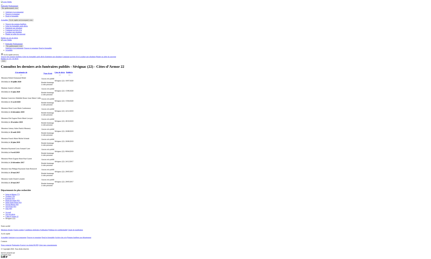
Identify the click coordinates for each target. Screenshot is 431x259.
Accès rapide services (21, 20)
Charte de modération (75, 230)
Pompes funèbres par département (79, 237)
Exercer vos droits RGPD (29, 245)
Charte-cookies (18, 230)
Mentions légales (7, 230)
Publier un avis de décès (9, 38)
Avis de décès (10, 214)
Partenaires (16, 245)
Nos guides (10, 8)
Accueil (8, 212)
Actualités (4, 20)
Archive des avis (61, 237)
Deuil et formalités (11, 16)
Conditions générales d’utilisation (36, 230)
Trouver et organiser (12, 14)
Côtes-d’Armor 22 (11, 216)
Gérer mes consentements (48, 245)
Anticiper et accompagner (14, 12)
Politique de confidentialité (57, 230)
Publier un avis (9, 59)
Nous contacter (6, 245)
